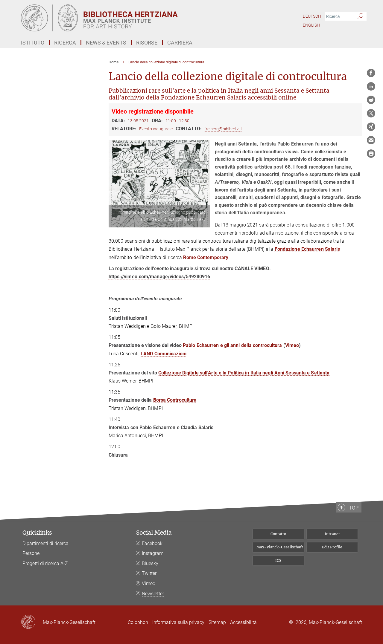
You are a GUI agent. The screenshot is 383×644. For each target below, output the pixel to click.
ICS (278, 560)
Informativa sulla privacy (178, 622)
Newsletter (153, 593)
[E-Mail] (371, 140)
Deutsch (312, 16)
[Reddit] (371, 99)
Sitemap (217, 622)
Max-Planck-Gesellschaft (279, 547)
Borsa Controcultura (175, 400)
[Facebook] (371, 72)
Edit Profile (332, 547)
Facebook (152, 543)
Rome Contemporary (205, 257)
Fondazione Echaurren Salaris (307, 249)
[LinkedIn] (371, 86)
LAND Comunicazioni (163, 354)
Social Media (154, 532)
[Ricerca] (360, 16)
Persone (30, 553)
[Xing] (371, 126)
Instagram (152, 553)
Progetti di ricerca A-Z (45, 563)
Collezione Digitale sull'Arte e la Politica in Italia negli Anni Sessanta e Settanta (243, 373)
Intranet (332, 534)
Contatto (278, 534)
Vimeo (292, 345)
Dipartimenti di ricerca (45, 543)
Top (353, 508)
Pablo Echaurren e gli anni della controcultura (232, 345)
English (311, 25)
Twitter (149, 573)
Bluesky (150, 563)
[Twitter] (371, 113)
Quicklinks (37, 532)
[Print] (371, 153)
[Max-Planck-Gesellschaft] (32, 622)
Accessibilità (243, 622)
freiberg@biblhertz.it (223, 128)
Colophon (138, 622)
